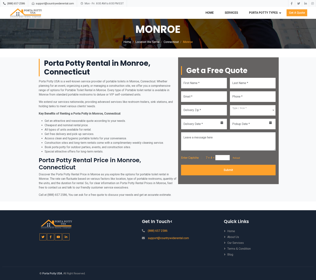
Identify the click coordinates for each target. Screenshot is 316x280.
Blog (230, 254)
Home (210, 12)
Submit (228, 170)
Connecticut (171, 42)
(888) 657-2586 (16, 3)
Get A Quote (297, 12)
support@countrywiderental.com (55, 3)
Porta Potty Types (263, 12)
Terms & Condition (239, 248)
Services (231, 12)
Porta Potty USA (52, 273)
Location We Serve (147, 42)
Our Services (235, 243)
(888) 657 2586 (158, 231)
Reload (235, 158)
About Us (233, 237)
